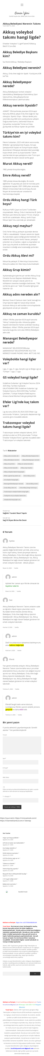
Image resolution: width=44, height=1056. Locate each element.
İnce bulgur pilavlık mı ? (10, 848)
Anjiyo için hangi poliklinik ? (11, 838)
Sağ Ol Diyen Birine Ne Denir (15, 520)
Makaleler (12, 450)
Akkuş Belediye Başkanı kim (30, 456)
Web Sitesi (6, 777)
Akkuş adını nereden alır (11, 456)
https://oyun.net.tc (7, 818)
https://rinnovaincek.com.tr (26, 818)
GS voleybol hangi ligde (11, 480)
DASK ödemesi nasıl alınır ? (11, 853)
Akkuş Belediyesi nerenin (11, 460)
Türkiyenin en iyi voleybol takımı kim (15, 496)
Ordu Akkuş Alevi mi (10, 488)
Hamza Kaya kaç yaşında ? (10, 869)
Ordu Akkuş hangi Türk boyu (28, 488)
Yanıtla (16, 568)
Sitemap (27, 820)
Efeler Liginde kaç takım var (12, 476)
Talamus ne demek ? (9, 863)
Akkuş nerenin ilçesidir (11, 468)
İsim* (4, 758)
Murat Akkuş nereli (32, 484)
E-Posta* (5, 768)
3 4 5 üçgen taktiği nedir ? (10, 879)
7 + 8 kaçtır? (7, 796)
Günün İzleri (22, 13)
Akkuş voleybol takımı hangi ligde (14, 472)
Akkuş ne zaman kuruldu (25, 464)
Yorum (5, 735)
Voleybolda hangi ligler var (12, 499)
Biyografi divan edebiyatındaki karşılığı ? (15, 874)
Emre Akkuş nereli (29, 476)
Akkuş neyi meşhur (26, 468)
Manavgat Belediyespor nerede (13, 484)
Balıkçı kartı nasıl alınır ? (10, 884)
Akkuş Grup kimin (9, 464)
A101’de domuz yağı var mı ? (11, 858)
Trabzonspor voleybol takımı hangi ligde (16, 492)
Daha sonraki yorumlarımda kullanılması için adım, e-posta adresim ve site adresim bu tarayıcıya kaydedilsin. (20, 790)
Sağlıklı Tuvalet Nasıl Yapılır (15, 513)
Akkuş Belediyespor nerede (30, 460)
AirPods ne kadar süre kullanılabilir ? (14, 843)
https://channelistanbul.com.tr (12, 820)
